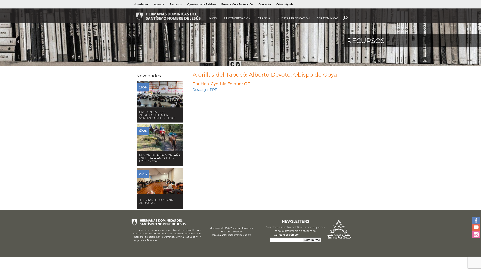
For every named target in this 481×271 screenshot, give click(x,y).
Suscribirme (312, 239)
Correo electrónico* (286, 234)
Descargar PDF (205, 90)
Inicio (213, 18)
